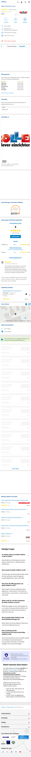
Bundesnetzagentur (12, 670)
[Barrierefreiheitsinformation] (25, 2)
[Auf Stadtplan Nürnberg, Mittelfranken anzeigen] (29, 304)
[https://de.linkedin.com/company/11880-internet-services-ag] (16, 752)
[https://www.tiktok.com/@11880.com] (11, 752)
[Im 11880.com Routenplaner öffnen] (26, 303)
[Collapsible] (28, 555)
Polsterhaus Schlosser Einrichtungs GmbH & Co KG (15, 525)
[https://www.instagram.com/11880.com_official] (7, 752)
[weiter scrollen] (29, 46)
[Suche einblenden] (17, 2)
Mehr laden (15, 468)
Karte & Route (12, 46)
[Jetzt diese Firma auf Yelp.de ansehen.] (14, 252)
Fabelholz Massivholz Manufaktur (11, 517)
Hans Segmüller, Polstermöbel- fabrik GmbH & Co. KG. (15, 500)
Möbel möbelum (6, 534)
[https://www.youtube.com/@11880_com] (20, 752)
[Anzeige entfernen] (30, 751)
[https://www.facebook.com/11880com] (3, 752)
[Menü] (29, 2)
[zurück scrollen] (1, 46)
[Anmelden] (21, 2)
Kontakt (22, 46)
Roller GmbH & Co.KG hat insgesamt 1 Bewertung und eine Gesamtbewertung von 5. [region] (15, 624)
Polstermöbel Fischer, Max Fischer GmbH (13, 509)
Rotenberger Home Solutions (11, 291)
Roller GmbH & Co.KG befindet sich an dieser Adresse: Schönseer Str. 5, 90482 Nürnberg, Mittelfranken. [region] (13, 562)
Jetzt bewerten (15, 236)
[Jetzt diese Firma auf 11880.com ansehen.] (14, 244)
